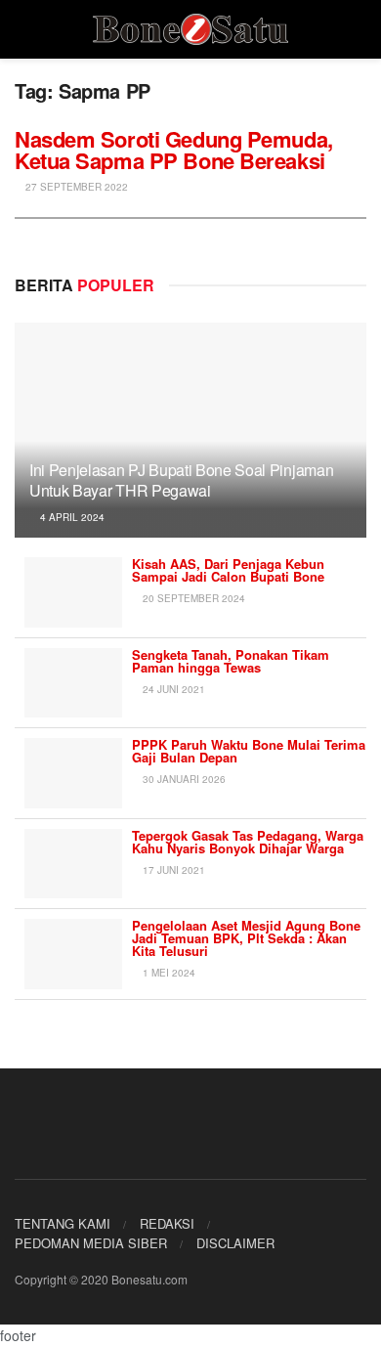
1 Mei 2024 (167, 972)
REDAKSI (167, 1223)
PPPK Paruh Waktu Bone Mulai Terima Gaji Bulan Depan (248, 750)
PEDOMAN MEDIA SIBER (91, 1243)
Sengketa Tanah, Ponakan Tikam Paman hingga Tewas (230, 660)
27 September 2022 (75, 187)
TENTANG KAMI (62, 1223)
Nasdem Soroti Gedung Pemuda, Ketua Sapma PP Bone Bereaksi (174, 149)
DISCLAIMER (235, 1243)
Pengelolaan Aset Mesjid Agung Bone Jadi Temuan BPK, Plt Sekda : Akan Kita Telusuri (246, 938)
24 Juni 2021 (172, 689)
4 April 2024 (71, 517)
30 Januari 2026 (183, 779)
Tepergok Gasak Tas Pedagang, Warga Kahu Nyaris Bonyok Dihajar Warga (247, 841)
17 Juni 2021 (172, 870)
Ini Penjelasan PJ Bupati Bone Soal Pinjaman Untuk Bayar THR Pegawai (181, 479)
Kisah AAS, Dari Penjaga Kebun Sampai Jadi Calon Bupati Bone (228, 570)
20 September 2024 (192, 598)
